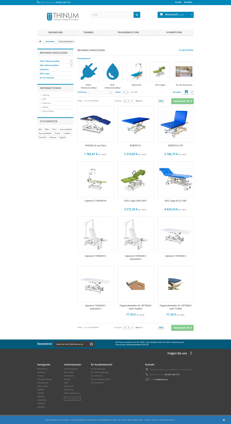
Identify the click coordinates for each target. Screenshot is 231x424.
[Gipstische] (136, 71)
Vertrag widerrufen (72, 399)
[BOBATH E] (135, 124)
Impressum (46, 103)
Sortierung (81, 92)
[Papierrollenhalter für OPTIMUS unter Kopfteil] (135, 284)
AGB (44, 99)
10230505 (41, 404)
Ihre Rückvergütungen (100, 372)
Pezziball (42, 137)
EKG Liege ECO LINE (175, 200)
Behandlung (56, 32)
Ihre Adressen (96, 376)
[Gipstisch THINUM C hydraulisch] (95, 284)
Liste (192, 94)
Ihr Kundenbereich (101, 364)
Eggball (62, 137)
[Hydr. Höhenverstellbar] (112, 71)
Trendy (57, 133)
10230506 (41, 407)
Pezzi (54, 129)
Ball (40, 129)
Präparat (52, 137)
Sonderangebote (71, 369)
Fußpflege (41, 372)
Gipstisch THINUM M (95, 200)
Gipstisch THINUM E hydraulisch (135, 257)
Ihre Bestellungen (98, 369)
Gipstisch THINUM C (175, 256)
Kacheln (186, 94)
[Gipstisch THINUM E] (95, 234)
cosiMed (66, 133)
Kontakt (178, 2)
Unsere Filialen (48, 111)
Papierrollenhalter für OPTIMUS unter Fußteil (175, 307)
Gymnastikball (66, 129)
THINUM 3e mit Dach (95, 145)
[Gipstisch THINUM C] (175, 234)
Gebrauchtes (42, 386)
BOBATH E (135, 145)
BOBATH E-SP (175, 145)
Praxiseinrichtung (128, 32)
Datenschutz (69, 390)
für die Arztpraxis (47, 78)
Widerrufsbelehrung (72, 393)
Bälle (47, 129)
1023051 (40, 393)
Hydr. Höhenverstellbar (49, 65)
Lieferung (45, 95)
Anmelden (188, 2)
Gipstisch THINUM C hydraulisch (95, 307)
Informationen (50, 88)
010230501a (42, 400)
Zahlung (45, 107)
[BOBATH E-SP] (175, 124)
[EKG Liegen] (160, 71)
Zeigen (118, 92)
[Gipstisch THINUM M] (95, 179)
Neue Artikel (69, 372)
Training (88, 32)
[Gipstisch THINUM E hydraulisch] (135, 234)
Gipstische (44, 69)
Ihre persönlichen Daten (101, 379)
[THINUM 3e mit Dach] (95, 124)
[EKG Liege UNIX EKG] (135, 179)
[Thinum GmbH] (62, 16)
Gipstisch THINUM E (95, 256)
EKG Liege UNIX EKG (135, 200)
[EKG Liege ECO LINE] (175, 179)
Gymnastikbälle (45, 133)
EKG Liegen (45, 74)
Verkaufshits (69, 376)
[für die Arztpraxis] (184, 71)
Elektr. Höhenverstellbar (50, 61)
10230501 (41, 397)
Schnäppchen (174, 32)
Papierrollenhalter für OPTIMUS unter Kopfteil (135, 307)
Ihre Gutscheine (97, 383)
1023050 (40, 390)
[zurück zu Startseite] (40, 41)
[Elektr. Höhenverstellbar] (89, 71)
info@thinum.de (161, 380)
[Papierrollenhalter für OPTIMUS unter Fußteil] (175, 284)
